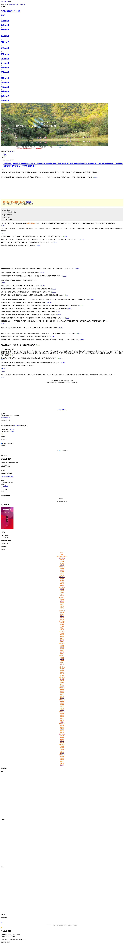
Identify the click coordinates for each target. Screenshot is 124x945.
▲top (2, 433)
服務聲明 (76, 925)
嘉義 (5, 78)
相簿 (4, 154)
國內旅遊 (11, 429)
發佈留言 (3, 445)
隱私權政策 (70, 925)
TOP (2, 922)
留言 (19, 425)
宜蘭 (5, 91)
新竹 (5, 48)
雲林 (5, 72)
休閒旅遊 (12, 151)
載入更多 (3, 436)
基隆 (5, 29)
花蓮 (5, 96)
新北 (5, 36)
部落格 (5, 155)
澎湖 (5, 25)
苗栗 (5, 54)
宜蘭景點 (11, 431)
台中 (5, 59)
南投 (5, 67)
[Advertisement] (44, 189)
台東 (5, 100)
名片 (4, 157)
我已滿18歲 (3, 942)
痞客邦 (16, 425)
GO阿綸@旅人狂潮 (10, 11)
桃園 (5, 42)
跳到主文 (3, 15)
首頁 (5, 21)
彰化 (5, 63)
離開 (8, 942)
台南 (5, 82)
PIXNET (51, 925)
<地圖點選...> (29, 202)
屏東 (5, 87)
